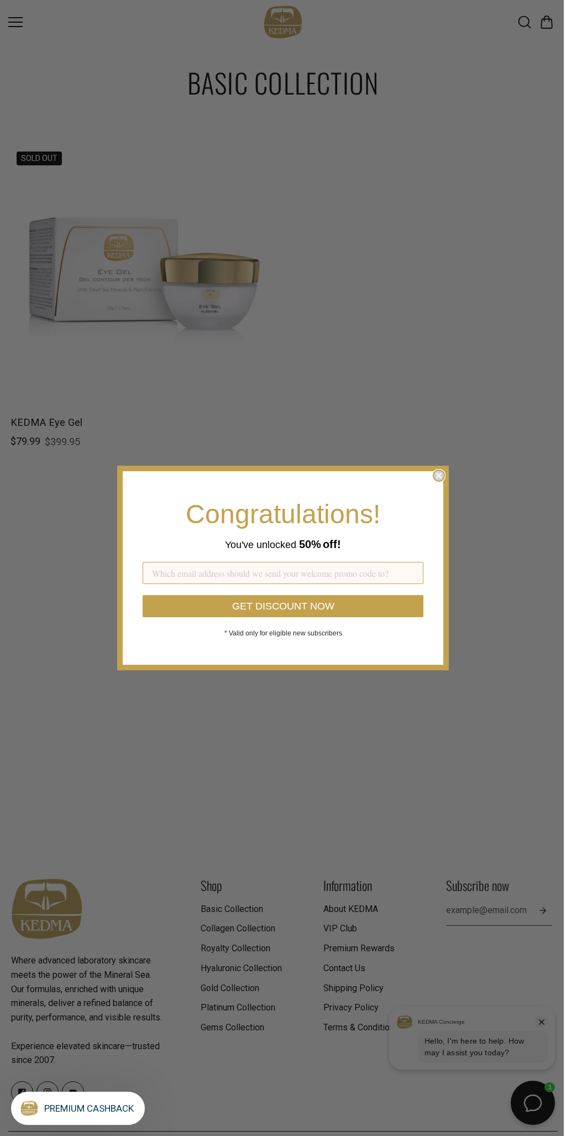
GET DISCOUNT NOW (283, 606)
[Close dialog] (438, 475)
